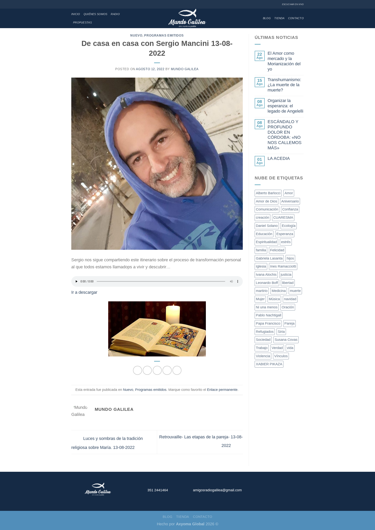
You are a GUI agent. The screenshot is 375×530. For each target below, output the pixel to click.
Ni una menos (267, 307)
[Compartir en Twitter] (147, 370)
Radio (115, 14)
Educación (264, 234)
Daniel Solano (267, 226)
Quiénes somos (95, 14)
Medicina (279, 291)
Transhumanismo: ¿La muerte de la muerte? (284, 85)
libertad (288, 283)
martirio (262, 291)
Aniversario (290, 201)
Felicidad (277, 250)
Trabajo (262, 348)
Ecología (289, 226)
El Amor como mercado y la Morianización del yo (284, 61)
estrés (286, 242)
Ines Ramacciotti (283, 266)
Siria (281, 332)
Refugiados (265, 332)
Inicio (75, 14)
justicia (286, 275)
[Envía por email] (157, 370)
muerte (295, 291)
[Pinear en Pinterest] (166, 370)
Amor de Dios (266, 201)
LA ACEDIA (279, 158)
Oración (288, 307)
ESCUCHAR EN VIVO (293, 4)
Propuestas (82, 22)
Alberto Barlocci (268, 193)
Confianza (290, 209)
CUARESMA (283, 217)
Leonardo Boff (267, 283)
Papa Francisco (268, 323)
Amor (289, 193)
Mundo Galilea (185, 69)
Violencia (263, 356)
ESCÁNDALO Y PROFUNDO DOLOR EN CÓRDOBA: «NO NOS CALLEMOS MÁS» (285, 134)
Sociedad (263, 340)
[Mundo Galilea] (187, 18)
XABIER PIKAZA (269, 364)
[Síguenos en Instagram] (77, 4)
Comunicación (267, 209)
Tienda (279, 18)
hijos (290, 258)
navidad (290, 299)
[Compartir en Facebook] (137, 370)
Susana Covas (286, 340)
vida (290, 348)
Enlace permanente (222, 390)
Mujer (260, 299)
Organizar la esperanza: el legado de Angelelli (285, 106)
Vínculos (281, 356)
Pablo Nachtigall (268, 315)
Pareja (289, 323)
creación (262, 217)
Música (274, 299)
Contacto (296, 18)
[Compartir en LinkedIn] (176, 370)
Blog (267, 18)
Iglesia (261, 266)
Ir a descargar (84, 292)
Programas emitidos (164, 35)
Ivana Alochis (266, 275)
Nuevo (136, 35)
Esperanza (284, 234)
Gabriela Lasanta (269, 258)
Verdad (277, 348)
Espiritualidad (266, 242)
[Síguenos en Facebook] (73, 4)
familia (261, 250)
